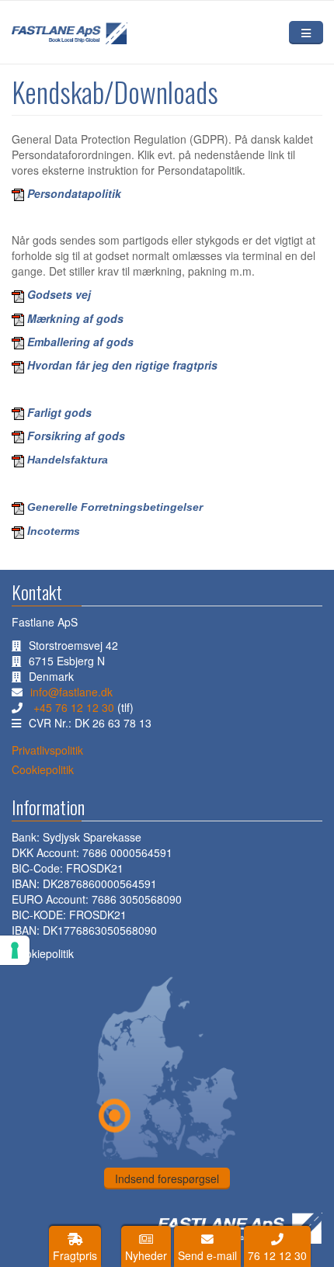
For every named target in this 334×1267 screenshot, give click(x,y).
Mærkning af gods (75, 318)
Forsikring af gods (76, 435)
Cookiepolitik (43, 953)
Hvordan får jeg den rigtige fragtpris (120, 365)
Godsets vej (59, 294)
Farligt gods (59, 412)
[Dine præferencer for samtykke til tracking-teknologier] (15, 950)
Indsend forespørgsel (167, 1178)
